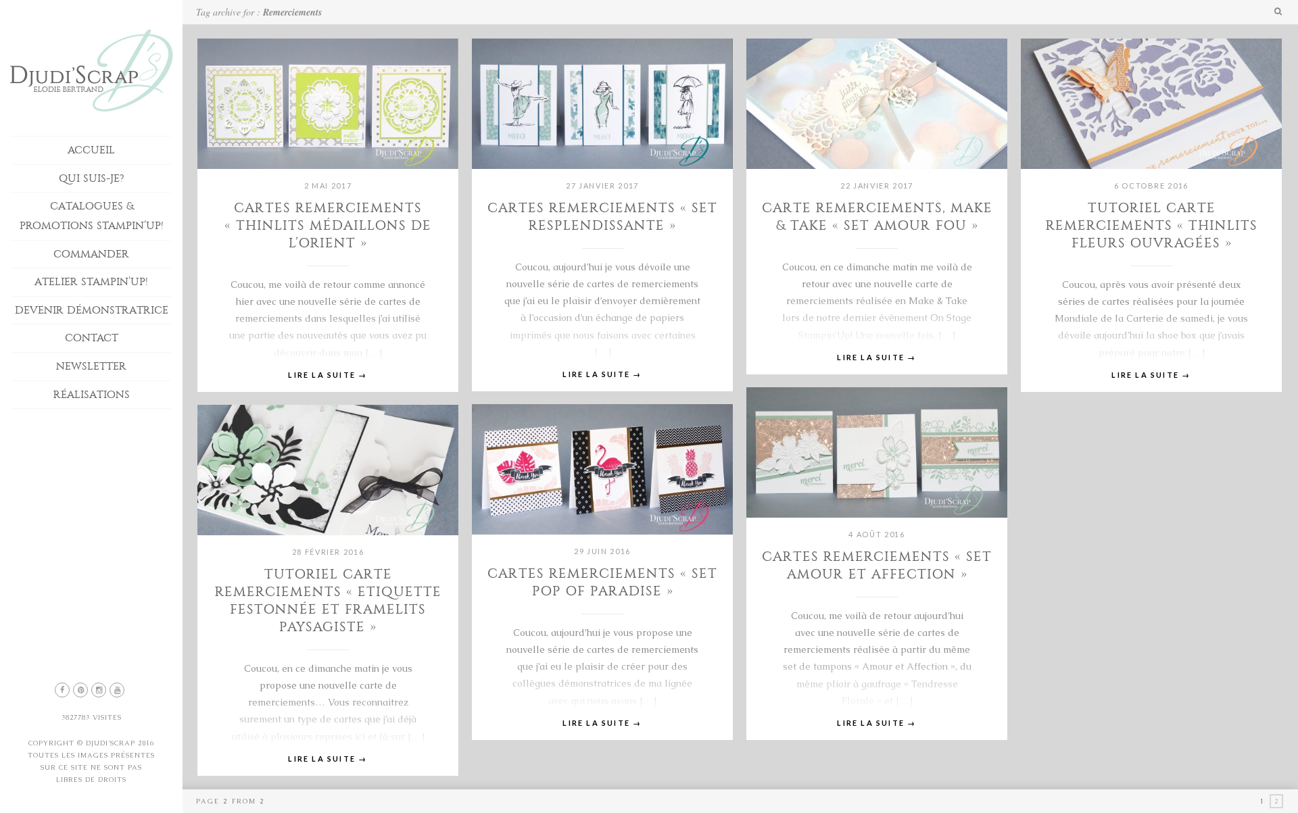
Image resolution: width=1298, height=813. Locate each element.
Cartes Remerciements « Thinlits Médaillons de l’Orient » (327, 225)
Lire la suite (327, 374)
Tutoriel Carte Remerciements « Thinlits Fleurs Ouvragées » (1151, 225)
